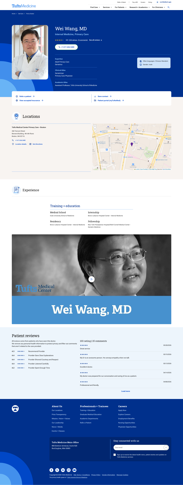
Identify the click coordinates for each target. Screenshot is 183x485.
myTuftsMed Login (165, 2)
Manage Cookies (122, 475)
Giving (150, 2)
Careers (143, 2)
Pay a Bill (135, 2)
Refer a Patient (121, 2)
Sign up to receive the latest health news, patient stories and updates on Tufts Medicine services (141, 456)
